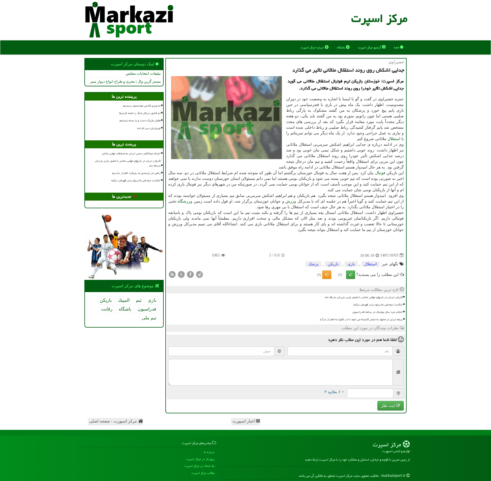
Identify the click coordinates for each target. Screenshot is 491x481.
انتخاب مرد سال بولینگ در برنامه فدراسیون (377, 312)
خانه (397, 47)
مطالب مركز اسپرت (203, 473)
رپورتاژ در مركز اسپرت (200, 459)
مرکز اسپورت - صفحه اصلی (113, 421)
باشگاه (341, 47)
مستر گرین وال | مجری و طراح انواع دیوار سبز (125, 81)
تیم (139, 300)
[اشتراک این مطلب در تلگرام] (199, 274)
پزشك (313, 264)
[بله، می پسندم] (350, 274)
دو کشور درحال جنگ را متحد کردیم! (140, 113)
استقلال (394, 139)
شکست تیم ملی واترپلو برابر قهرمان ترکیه (378, 304)
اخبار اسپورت (244, 421)
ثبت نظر (388, 405)
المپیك (124, 300)
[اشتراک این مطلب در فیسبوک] (190, 274)
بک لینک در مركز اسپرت (199, 466)
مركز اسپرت (379, 18)
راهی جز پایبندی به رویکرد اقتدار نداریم (136, 173)
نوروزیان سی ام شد (149, 128)
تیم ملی (149, 317)
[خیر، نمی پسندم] (326, 274)
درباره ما (209, 452)
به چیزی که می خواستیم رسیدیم (142, 106)
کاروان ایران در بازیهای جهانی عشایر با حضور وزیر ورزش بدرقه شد (363, 297)
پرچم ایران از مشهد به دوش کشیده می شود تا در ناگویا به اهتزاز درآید (361, 319)
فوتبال (380, 173)
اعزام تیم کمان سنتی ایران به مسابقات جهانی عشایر (131, 153)
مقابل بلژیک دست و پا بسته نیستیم (140, 120)
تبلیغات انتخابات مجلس (143, 73)
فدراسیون (147, 309)
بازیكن (333, 264)
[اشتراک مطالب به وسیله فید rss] (172, 274)
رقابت (107, 309)
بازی (351, 264)
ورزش (290, 201)
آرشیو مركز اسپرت (370, 47)
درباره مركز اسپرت (313, 47)
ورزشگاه (185, 201)
